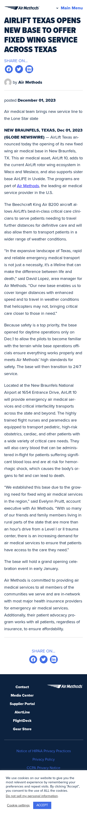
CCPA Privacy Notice (43, 768)
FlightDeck (22, 720)
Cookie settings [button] (18, 805)
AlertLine (22, 712)
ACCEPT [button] (42, 805)
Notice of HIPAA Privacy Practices (43, 751)
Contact (22, 687)
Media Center (22, 695)
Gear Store (22, 729)
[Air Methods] (21, 8)
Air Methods (28, 185)
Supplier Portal (22, 703)
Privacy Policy (43, 759)
